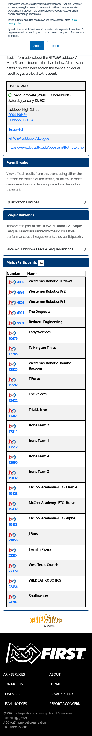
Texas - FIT (15, 129)
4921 (20, 312)
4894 (20, 292)
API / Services (14, 674)
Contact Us (13, 684)
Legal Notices (15, 703)
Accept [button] (36, 45)
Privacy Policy (61, 693)
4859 (20, 282)
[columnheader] (17, 274)
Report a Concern (64, 703)
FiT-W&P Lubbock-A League (28, 138)
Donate (55, 684)
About (54, 674)
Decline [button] (55, 45)
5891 (20, 322)
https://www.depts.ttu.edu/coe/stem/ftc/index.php (46, 147)
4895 (20, 302)
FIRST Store (12, 693)
